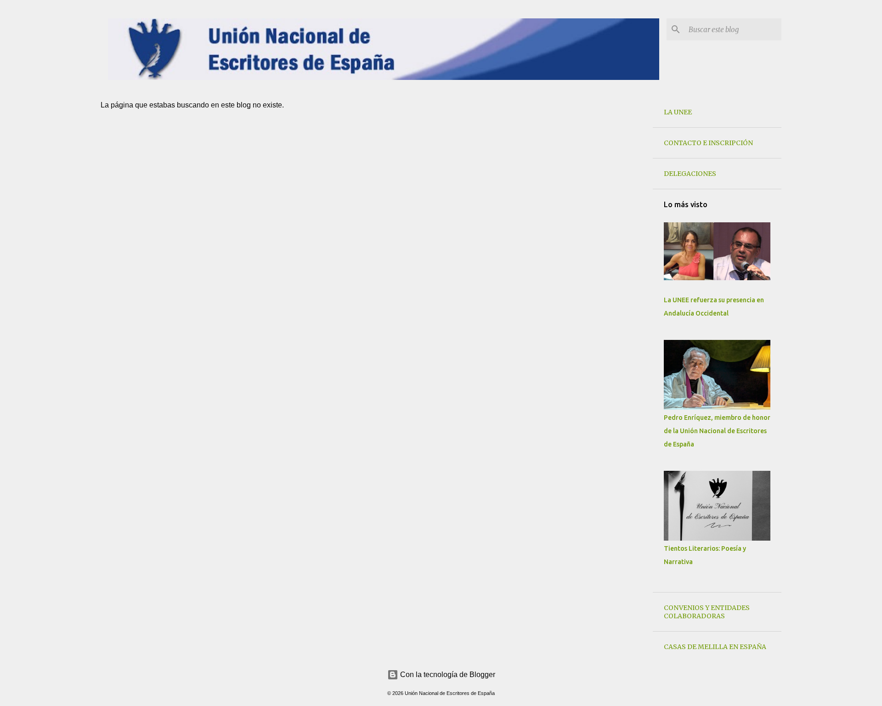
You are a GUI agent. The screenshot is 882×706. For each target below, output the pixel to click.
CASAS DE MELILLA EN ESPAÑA (715, 647)
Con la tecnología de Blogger (446, 674)
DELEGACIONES (690, 173)
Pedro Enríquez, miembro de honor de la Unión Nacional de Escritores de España (717, 431)
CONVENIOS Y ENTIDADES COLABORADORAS (707, 612)
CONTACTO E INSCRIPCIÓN (708, 143)
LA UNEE (678, 112)
